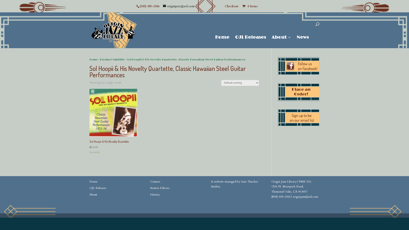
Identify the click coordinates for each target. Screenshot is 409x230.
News (303, 38)
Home (222, 38)
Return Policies (160, 188)
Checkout (231, 6)
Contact (155, 182)
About (279, 38)
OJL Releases (250, 38)
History (155, 195)
